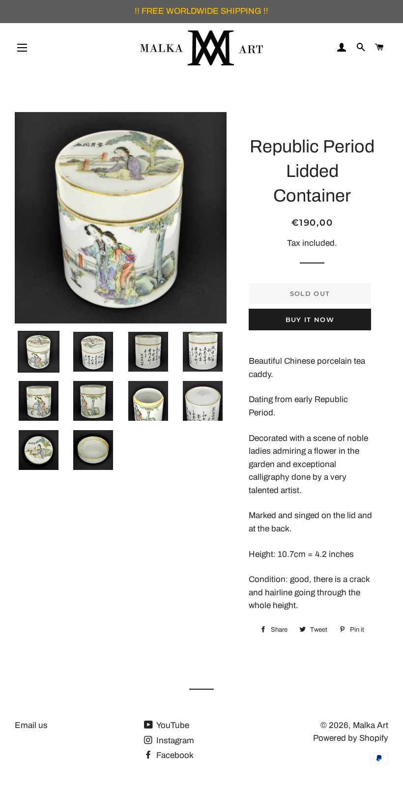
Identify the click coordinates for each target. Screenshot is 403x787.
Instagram (174, 740)
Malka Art (370, 725)
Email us (31, 725)
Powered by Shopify (350, 738)
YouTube (172, 725)
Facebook (174, 755)
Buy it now (310, 319)
